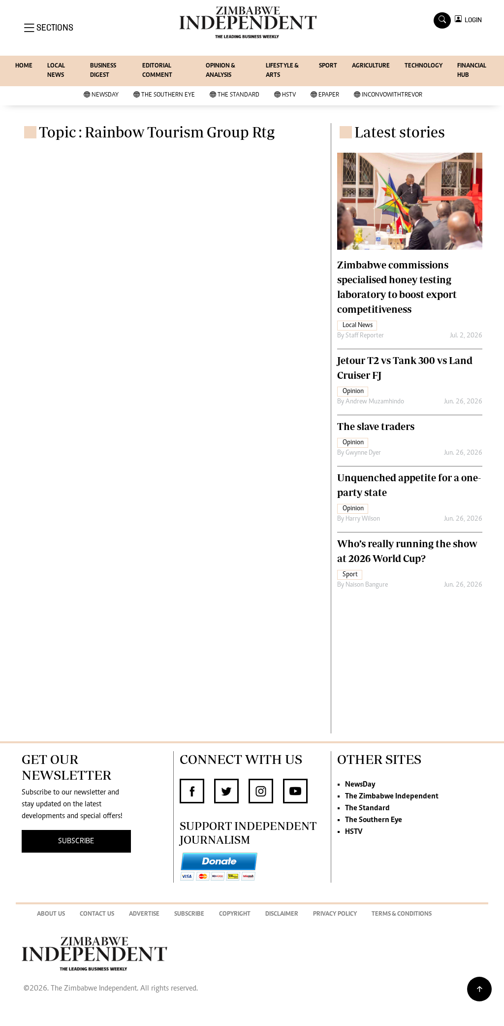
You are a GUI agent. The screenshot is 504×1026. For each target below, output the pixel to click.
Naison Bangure (367, 585)
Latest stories (399, 131)
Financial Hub (471, 71)
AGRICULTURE (371, 66)
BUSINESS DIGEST (103, 71)
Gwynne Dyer (363, 453)
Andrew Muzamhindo (375, 401)
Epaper (328, 95)
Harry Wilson (363, 519)
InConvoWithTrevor (392, 95)
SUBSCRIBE (76, 841)
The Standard (238, 95)
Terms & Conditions (402, 914)
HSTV (289, 95)
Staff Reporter (365, 335)
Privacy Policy (335, 914)
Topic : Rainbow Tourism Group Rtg (157, 131)
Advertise (144, 914)
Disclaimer (281, 914)
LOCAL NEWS (56, 71)
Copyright (235, 914)
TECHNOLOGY (423, 66)
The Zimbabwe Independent (392, 796)
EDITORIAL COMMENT (157, 71)
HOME (23, 66)
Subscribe (189, 914)
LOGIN (472, 20)
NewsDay (105, 95)
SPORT (328, 66)
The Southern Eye (168, 95)
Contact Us (97, 914)
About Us (51, 914)
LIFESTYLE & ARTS (282, 71)
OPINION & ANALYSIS (220, 71)
